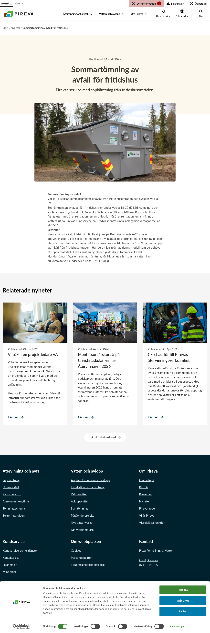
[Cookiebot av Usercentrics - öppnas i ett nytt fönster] (21, 626)
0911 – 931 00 (148, 564)
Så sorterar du (12, 494)
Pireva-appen (148, 508)
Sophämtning (11, 480)
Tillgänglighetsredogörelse (88, 564)
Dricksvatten (79, 494)
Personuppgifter (81, 557)
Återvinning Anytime (16, 501)
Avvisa (183, 611)
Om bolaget (146, 480)
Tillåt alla (182, 589)
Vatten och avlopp (109, 13)
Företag (19, 3)
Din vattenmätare (82, 529)
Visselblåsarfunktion (152, 522)
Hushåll (6, 3)
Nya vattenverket (82, 522)
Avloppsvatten (80, 501)
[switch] (95, 626)
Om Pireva (137, 13)
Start (5, 27)
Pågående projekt (82, 515)
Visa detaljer (177, 626)
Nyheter (15, 27)
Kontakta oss (11, 557)
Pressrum (145, 494)
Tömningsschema (14, 508)
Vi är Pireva (146, 515)
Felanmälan (10, 564)
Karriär (143, 487)
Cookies (76, 550)
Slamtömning (79, 508)
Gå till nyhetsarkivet (102, 437)
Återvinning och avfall (75, 13)
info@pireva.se (148, 560)
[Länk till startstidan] (18, 14)
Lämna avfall (11, 487)
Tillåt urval (183, 600)
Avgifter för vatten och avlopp (90, 480)
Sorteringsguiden (14, 515)
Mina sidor (9, 571)
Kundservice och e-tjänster (20, 550)
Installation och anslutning (88, 487)
